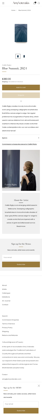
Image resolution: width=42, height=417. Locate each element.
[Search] (39, 3)
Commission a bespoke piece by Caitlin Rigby (19, 144)
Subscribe (21, 411)
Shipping (5, 82)
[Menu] (3, 3)
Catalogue (6, 293)
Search (5, 316)
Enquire (21, 95)
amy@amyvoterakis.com (11, 379)
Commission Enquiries (10, 320)
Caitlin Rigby (6, 65)
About (4, 285)
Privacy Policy (7, 327)
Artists (4, 289)
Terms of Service (8, 324)
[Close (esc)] (39, 386)
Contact (5, 305)
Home (13, 10)
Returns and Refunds (10, 335)
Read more (21, 226)
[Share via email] (21, 101)
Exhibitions (6, 297)
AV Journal (6, 301)
